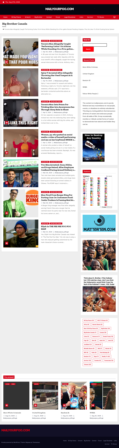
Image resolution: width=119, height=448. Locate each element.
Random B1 (86, 80)
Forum (58, 17)
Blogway (28, 442)
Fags (86, 340)
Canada (103, 332)
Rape (96, 356)
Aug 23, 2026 (10, 416)
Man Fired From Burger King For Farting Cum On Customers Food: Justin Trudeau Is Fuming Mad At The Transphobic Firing (57, 199)
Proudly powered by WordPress (10, 442)
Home (5, 17)
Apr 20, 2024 (48, 51)
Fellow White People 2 (90, 94)
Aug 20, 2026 (96, 416)
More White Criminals (90, 67)
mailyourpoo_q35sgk (61, 51)
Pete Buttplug (104, 352)
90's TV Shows (102, 320)
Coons (7, 384)
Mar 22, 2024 (48, 232)
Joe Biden (88, 344)
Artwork (28, 17)
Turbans (87, 364)
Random (87, 356)
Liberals (98, 344)
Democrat (96, 336)
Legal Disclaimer (69, 17)
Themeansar (36, 442)
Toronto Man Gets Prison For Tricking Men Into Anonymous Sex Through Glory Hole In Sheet (57, 107)
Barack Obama (97, 324)
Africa (86, 324)
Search (87, 40)
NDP (86, 352)
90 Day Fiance (16, 17)
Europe (36, 384)
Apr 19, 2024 (47, 81)
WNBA (85, 87)
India (102, 340)
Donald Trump (108, 336)
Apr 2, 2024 (47, 142)
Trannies (97, 360)
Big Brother (38, 17)
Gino (94, 340)
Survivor (90, 17)
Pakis (94, 352)
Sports (94, 384)
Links (81, 17)
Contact (49, 17)
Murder (108, 348)
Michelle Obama (89, 348)
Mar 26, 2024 (48, 203)
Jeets (110, 340)
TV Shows (100, 17)
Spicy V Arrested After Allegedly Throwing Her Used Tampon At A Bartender (57, 75)
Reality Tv (106, 356)
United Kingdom (88, 74)
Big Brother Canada (56, 40)
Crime (86, 336)
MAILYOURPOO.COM (59, 9)
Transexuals (108, 360)
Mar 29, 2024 (48, 173)
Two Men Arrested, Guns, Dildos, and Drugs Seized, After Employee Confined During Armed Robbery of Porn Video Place (58, 169)
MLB (100, 348)
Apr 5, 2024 (47, 112)
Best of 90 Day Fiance (91, 328)
